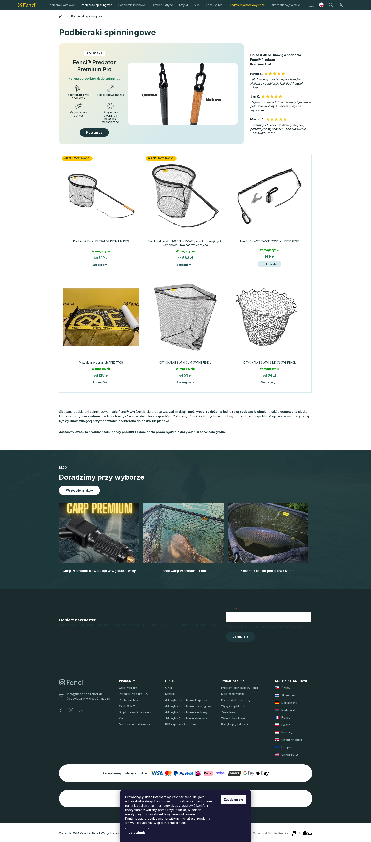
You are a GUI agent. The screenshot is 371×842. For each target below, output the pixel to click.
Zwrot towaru (229, 712)
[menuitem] (61, 5)
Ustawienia (137, 833)
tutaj (182, 823)
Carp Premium (128, 687)
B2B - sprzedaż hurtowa (180, 724)
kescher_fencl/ (71, 710)
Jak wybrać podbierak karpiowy (186, 700)
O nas (169, 687)
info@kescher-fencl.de (85, 694)
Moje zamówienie (232, 693)
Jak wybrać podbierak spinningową (188, 706)
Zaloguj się (240, 636)
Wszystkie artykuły (79, 490)
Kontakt (170, 693)
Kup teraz (94, 132)
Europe (286, 747)
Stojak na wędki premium (135, 712)
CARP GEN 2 (127, 706)
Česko (285, 688)
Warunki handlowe (233, 718)
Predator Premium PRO (133, 693)
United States (290, 754)
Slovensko (288, 695)
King (122, 718)
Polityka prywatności (234, 724)
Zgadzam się (233, 799)
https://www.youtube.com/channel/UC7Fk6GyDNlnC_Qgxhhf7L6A (81, 710)
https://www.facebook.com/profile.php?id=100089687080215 (61, 710)
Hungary (286, 732)
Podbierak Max (129, 700)
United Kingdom (291, 739)
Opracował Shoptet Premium (271, 833)
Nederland (288, 710)
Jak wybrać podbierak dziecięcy (186, 718)
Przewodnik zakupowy (236, 700)
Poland (285, 725)
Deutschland (289, 702)
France (285, 717)
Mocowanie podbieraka (134, 724)
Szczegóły (99, 265)
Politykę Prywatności (291, 626)
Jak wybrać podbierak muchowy (186, 712)
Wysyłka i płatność (233, 706)
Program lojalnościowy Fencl (239, 687)
